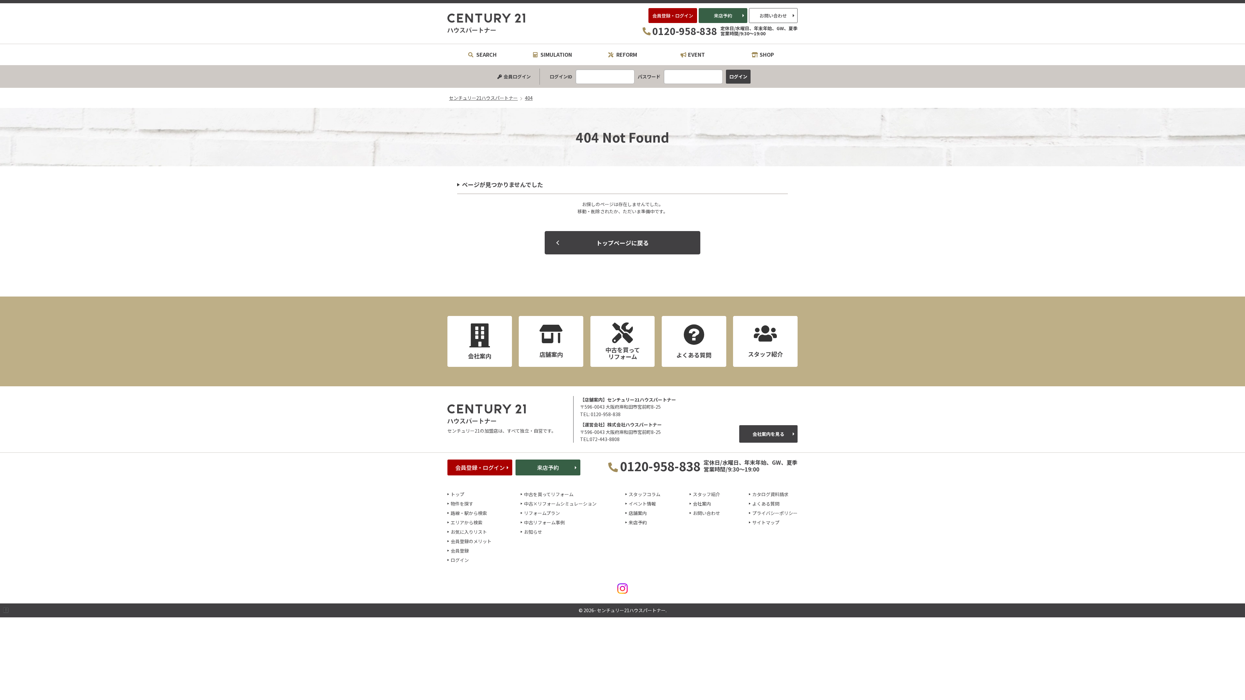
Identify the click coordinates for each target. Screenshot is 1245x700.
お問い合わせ (773, 15)
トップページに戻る (622, 243)
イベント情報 (642, 503)
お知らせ (533, 532)
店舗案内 (638, 513)
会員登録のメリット (471, 541)
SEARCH (486, 54)
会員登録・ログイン (672, 15)
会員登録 (460, 550)
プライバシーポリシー (775, 513)
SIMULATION (555, 54)
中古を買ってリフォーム (549, 494)
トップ (457, 494)
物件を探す (462, 503)
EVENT (696, 54)
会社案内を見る (768, 434)
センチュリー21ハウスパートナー (486, 23)
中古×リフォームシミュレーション (560, 503)
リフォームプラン (542, 513)
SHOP (767, 54)
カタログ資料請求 (770, 494)
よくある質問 (765, 503)
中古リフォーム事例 (544, 522)
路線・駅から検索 (469, 513)
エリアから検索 (466, 522)
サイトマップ (765, 522)
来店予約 (723, 15)
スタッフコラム (644, 494)
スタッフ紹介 (706, 494)
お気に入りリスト (469, 532)
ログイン (460, 560)
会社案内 (702, 503)
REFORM (626, 54)
